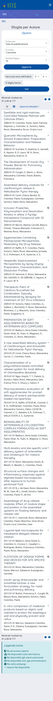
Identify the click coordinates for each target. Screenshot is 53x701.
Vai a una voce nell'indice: (19, 76)
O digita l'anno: (13, 82)
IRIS (4, 21)
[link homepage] (10, 5)
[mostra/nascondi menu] (50, 5)
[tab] (7, 106)
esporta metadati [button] (29, 106)
